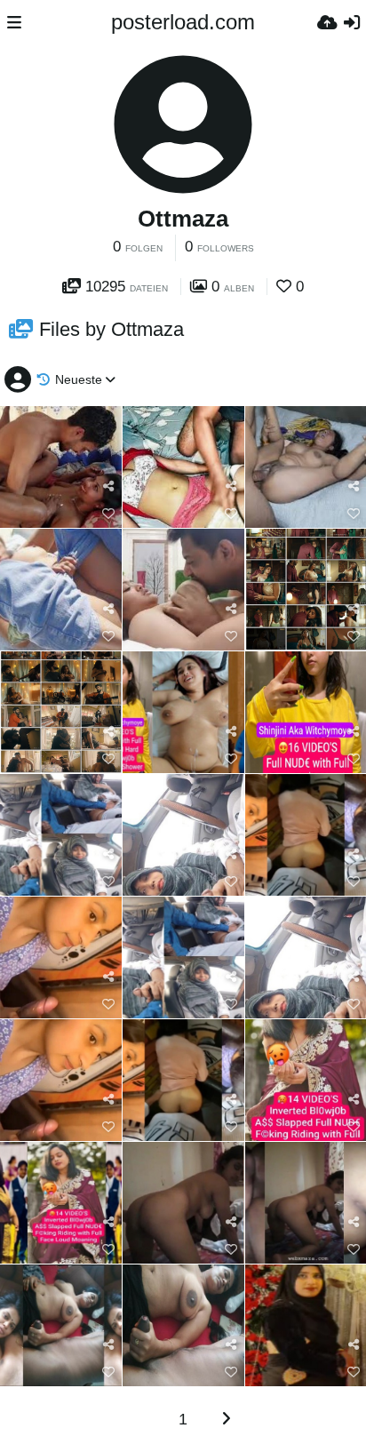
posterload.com (183, 22)
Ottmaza (183, 218)
